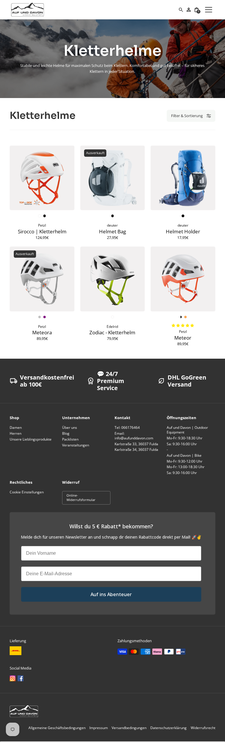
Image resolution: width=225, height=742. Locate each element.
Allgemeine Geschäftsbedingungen (57, 728)
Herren (15, 433)
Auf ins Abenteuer (111, 594)
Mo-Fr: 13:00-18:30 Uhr (185, 467)
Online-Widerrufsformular (81, 497)
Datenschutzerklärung (168, 728)
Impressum (98, 728)
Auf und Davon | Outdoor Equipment (187, 429)
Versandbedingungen (129, 728)
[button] (197, 10)
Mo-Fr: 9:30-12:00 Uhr (184, 461)
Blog (65, 433)
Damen (16, 427)
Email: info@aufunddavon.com (134, 435)
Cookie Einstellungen (27, 492)
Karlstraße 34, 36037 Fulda (136, 449)
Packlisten (70, 439)
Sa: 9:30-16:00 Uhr (182, 444)
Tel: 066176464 (127, 427)
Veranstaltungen (75, 445)
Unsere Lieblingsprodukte (31, 439)
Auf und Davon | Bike (184, 455)
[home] (94, 10)
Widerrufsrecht (203, 728)
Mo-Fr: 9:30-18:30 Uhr (184, 438)
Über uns (69, 427)
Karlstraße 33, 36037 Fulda (136, 444)
